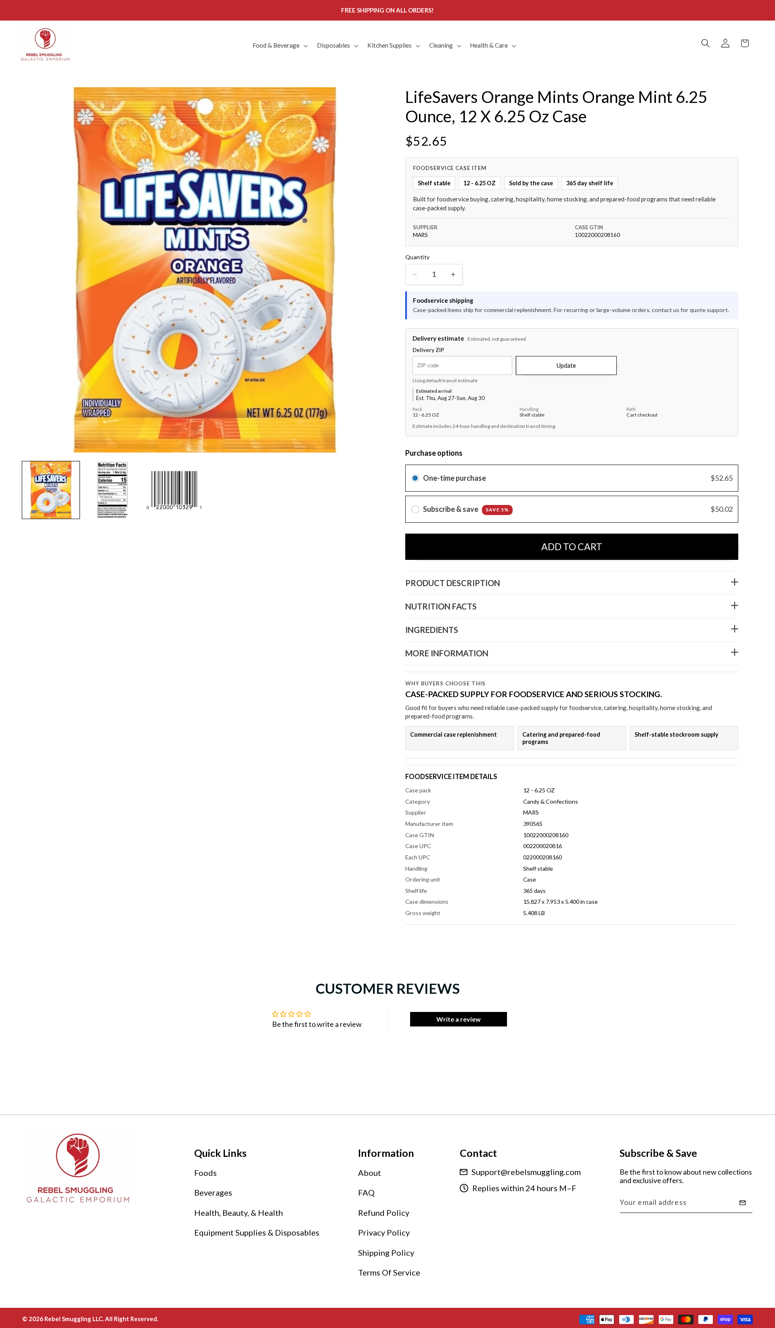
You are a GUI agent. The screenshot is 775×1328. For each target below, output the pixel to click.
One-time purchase (454, 478)
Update (566, 365)
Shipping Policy (386, 1252)
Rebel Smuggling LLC (73, 1318)
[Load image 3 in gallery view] (174, 490)
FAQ (366, 1193)
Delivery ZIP (428, 351)
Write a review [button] (458, 1019)
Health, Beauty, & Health (238, 1212)
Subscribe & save (466, 509)
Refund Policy (383, 1212)
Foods (205, 1172)
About (369, 1172)
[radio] (415, 478)
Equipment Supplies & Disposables (256, 1233)
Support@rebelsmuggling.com (526, 1172)
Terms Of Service (389, 1273)
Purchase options (434, 453)
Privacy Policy (384, 1233)
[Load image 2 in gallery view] (112, 490)
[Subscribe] (742, 1202)
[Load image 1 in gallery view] (51, 490)
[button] (279, 45)
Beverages (213, 1193)
